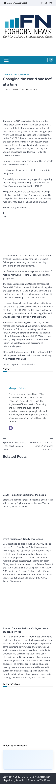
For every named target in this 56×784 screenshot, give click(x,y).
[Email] (11, 428)
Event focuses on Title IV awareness (23, 539)
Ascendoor (21, 780)
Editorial (15, 75)
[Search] (51, 60)
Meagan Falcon (12, 89)
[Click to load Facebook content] (28, 760)
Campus (6, 75)
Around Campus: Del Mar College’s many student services (25, 630)
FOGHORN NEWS (29, 776)
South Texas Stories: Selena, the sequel (24, 494)
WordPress (44, 780)
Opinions (24, 75)
